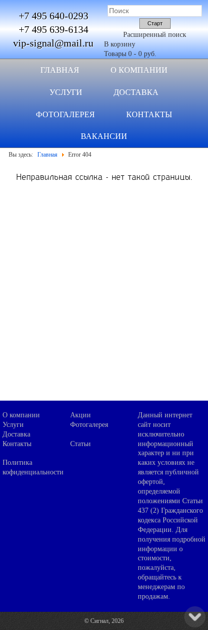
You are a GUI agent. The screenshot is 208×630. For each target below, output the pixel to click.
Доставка (136, 92)
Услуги (65, 92)
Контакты (149, 114)
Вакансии (104, 136)
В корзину (119, 44)
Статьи (80, 444)
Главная (59, 70)
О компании (139, 70)
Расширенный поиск (154, 34)
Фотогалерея (65, 114)
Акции (80, 415)
